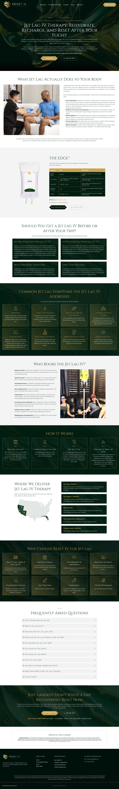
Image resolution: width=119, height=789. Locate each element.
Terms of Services (62, 785)
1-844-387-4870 (14, 452)
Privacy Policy (55, 785)
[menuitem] (44, 4)
